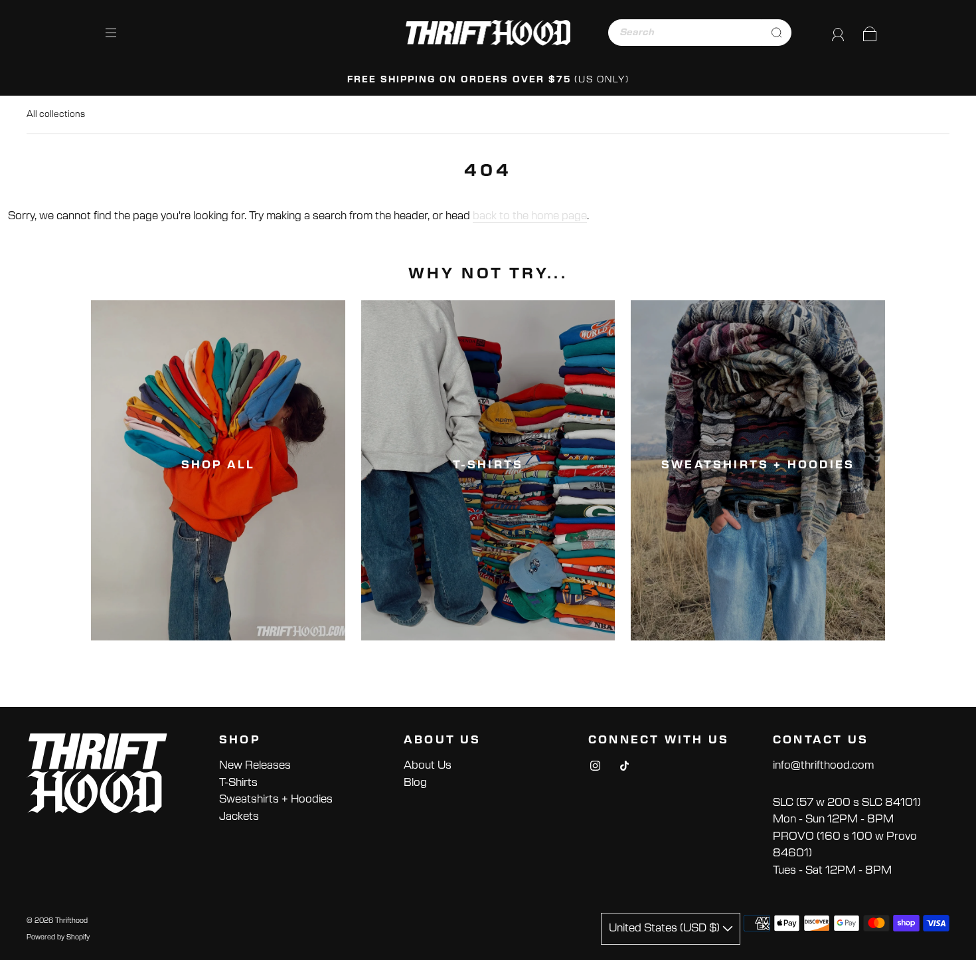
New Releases (255, 765)
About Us (427, 765)
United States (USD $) (665, 928)
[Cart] (870, 32)
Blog (415, 782)
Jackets (239, 816)
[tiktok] (624, 765)
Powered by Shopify (58, 937)
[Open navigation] (120, 32)
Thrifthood (71, 920)
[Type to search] (685, 32)
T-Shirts (238, 782)
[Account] (838, 32)
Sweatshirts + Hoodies (276, 799)
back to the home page (530, 216)
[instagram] (595, 765)
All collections (56, 114)
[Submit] (776, 32)
